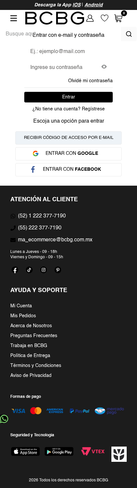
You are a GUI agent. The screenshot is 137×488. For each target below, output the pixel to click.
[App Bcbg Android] (59, 451)
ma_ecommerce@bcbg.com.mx (55, 240)
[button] (104, 67)
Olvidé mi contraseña (90, 81)
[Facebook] (15, 270)
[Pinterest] (58, 270)
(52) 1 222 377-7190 (42, 216)
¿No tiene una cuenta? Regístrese (68, 109)
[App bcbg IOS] (25, 451)
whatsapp (4, 419)
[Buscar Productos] (129, 34)
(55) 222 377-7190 (40, 228)
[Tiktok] (29, 270)
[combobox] (68, 33)
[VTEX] (92, 451)
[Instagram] (43, 270)
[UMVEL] (119, 454)
